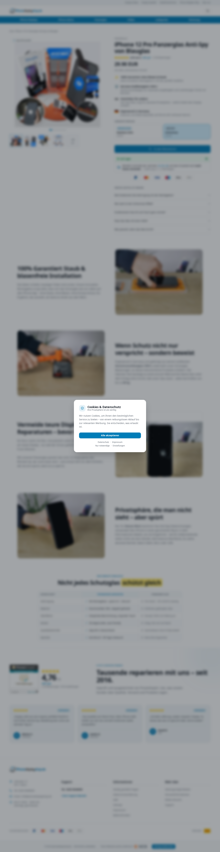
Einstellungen (119, 445)
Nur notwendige (102, 445)
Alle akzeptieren (110, 435)
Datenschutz (103, 442)
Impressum (117, 442)
